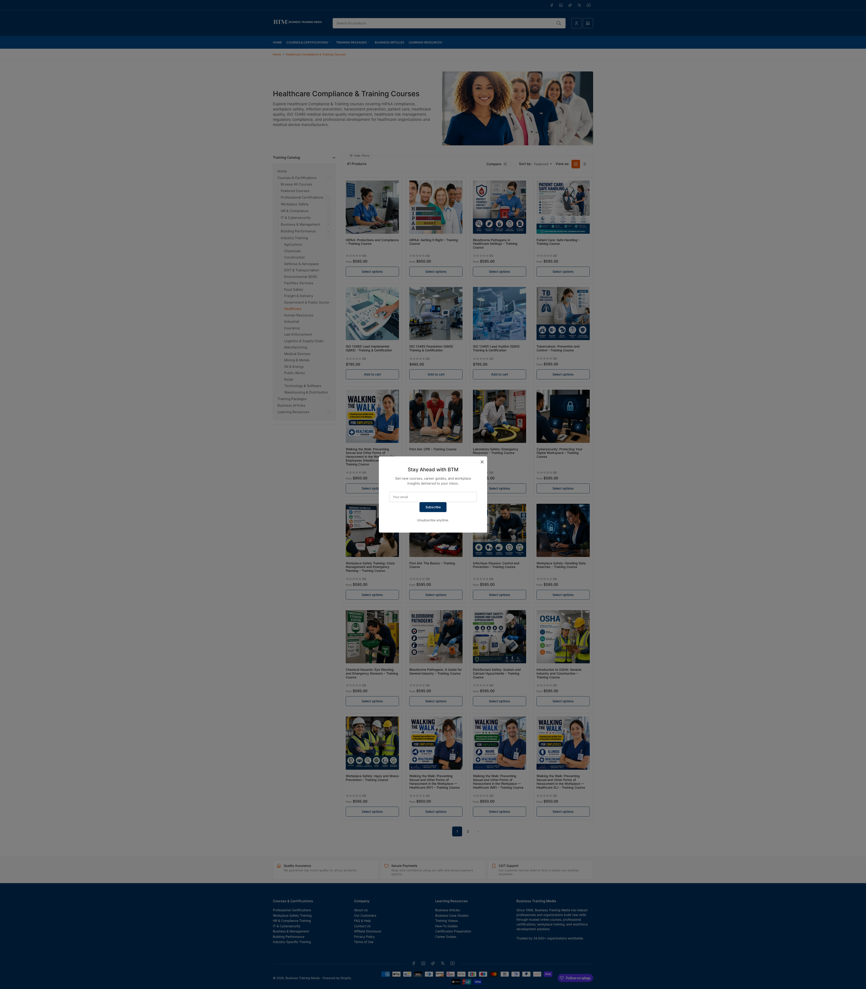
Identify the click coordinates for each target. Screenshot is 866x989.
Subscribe (433, 507)
